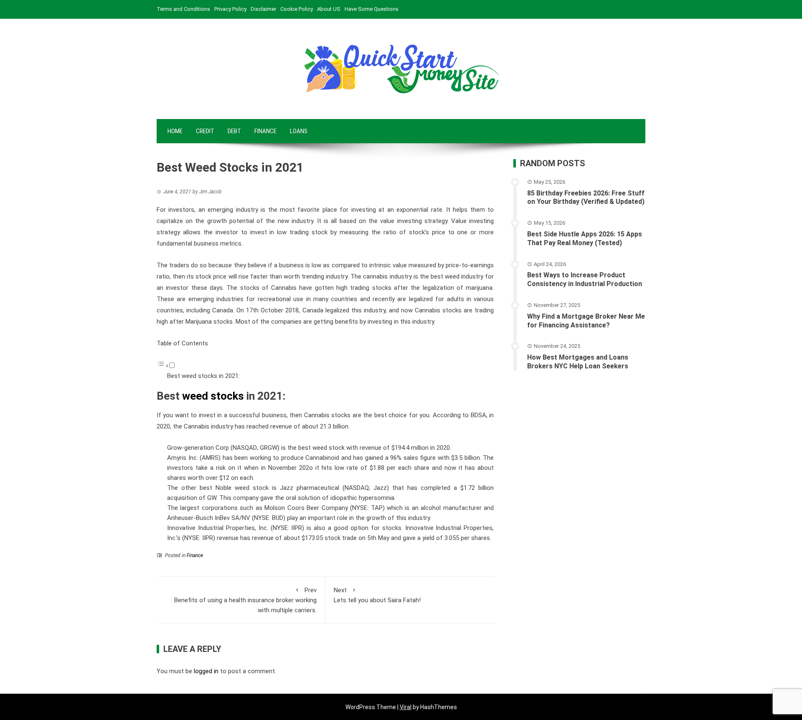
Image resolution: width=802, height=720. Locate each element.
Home (175, 131)
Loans (298, 131)
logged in (206, 671)
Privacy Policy (230, 9)
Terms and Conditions (183, 9)
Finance (265, 131)
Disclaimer (263, 9)
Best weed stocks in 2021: (203, 376)
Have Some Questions (371, 9)
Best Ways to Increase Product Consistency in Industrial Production (584, 279)
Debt (234, 131)
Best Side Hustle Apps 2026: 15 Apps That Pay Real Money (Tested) (584, 238)
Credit (205, 131)
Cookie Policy (296, 9)
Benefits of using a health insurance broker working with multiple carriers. (245, 600)
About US (328, 9)
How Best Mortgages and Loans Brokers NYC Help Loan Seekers (577, 361)
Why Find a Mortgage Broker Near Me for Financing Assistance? (586, 320)
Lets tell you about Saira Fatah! (377, 595)
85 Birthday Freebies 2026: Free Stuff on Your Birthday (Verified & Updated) (586, 197)
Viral (405, 707)
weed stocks (213, 396)
